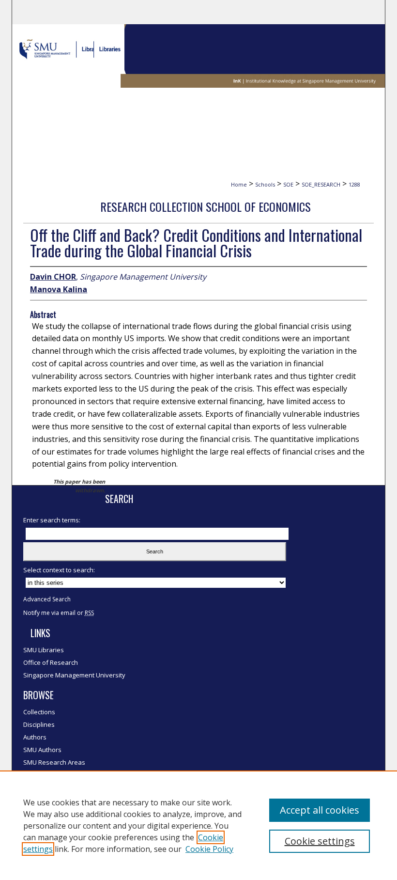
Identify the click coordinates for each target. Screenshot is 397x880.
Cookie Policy (209, 849)
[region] (198, 825)
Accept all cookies (319, 810)
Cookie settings (320, 841)
